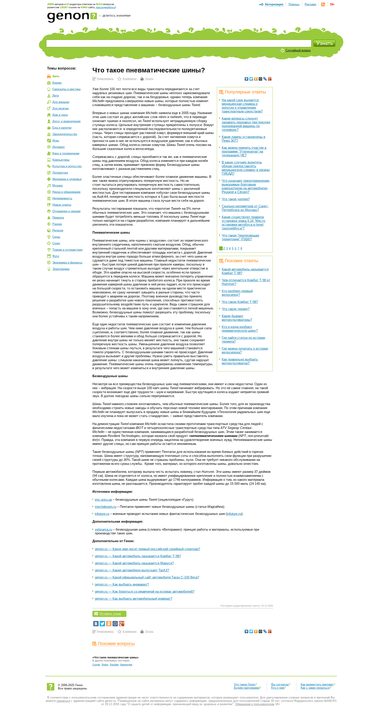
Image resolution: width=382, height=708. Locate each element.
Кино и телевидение (65, 153)
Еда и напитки (61, 127)
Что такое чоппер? (236, 199)
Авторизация (274, 4)
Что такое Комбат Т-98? (240, 302)
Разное (57, 224)
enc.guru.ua (103, 499)
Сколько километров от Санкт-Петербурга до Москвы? (245, 208)
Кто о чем (277, 687)
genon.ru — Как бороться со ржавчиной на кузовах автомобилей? (144, 591)
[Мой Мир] (260, 79)
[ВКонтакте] (246, 79)
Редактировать (105, 78)
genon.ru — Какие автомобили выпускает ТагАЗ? (132, 570)
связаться (63, 700)
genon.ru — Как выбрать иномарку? (122, 584)
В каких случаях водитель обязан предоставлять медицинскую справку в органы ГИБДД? (246, 167)
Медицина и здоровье (67, 179)
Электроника (60, 269)
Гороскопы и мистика (66, 89)
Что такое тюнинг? (236, 309)
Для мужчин (60, 108)
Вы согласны (280, 684)
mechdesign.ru (105, 506)
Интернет (58, 147)
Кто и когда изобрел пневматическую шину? (240, 328)
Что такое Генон (244, 684)
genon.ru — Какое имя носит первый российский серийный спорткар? (147, 549)
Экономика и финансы (67, 262)
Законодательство (64, 134)
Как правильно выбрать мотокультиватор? (240, 361)
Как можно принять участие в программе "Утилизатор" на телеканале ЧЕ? (244, 151)
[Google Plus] (269, 79)
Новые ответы (61, 204)
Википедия (126, 664)
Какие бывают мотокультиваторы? (237, 318)
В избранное (130, 78)
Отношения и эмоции (66, 211)
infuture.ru (102, 514)
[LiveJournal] (265, 79)
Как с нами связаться (315, 687)
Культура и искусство (67, 166)
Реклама (310, 4)
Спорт (56, 243)
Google (96, 664)
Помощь (294, 4)
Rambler (114, 664)
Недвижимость (62, 198)
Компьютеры (60, 159)
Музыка (57, 185)
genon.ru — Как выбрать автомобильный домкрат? (133, 598)
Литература (60, 172)
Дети (55, 95)
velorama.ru (103, 529)
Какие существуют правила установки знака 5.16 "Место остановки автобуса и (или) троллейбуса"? (243, 222)
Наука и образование (66, 192)
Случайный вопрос (298, 50)
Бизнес (57, 82)
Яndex (105, 664)
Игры (55, 140)
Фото (55, 256)
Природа (58, 217)
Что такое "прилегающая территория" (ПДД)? (240, 237)
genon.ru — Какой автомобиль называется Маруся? (134, 563)
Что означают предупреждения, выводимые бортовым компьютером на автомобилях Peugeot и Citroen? (246, 186)
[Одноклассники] (256, 79)
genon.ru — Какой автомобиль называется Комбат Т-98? (138, 556)
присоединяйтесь (105, 7)
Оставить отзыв (110, 613)
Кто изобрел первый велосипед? (237, 293)
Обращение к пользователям (254, 704)
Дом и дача (60, 114)
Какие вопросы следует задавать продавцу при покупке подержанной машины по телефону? (246, 124)
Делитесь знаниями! (117, 15)
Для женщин (60, 102)
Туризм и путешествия (67, 249)
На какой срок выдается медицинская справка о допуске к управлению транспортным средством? (242, 105)
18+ (332, 4)
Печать (149, 78)
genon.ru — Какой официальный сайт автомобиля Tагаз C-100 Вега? (147, 577)
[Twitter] (251, 79)
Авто (55, 76)
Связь (56, 237)
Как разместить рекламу (317, 684)
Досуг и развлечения (66, 121)
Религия (57, 230)
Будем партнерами (246, 687)
